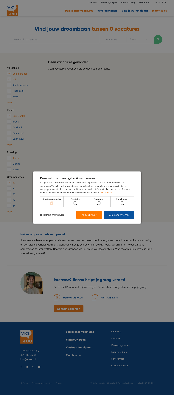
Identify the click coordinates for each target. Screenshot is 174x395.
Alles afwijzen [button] (89, 214)
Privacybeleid (106, 192)
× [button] (137, 175)
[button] (52, 214)
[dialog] (87, 197)
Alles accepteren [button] (119, 214)
